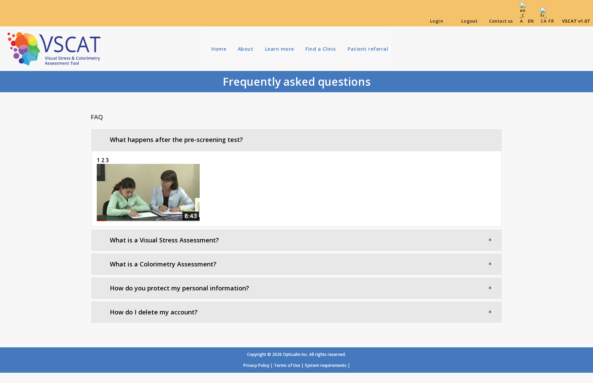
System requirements (326, 365)
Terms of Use (287, 365)
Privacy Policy (256, 365)
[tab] (296, 140)
